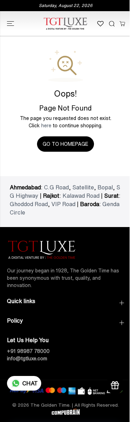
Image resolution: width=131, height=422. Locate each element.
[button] (11, 23)
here (46, 125)
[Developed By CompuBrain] (66, 412)
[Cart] (122, 23)
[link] (65, 249)
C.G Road (56, 187)
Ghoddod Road (29, 204)
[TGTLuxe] (65, 23)
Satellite (83, 187)
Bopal (105, 187)
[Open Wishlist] (100, 23)
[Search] (112, 23)
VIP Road (63, 204)
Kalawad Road (81, 195)
